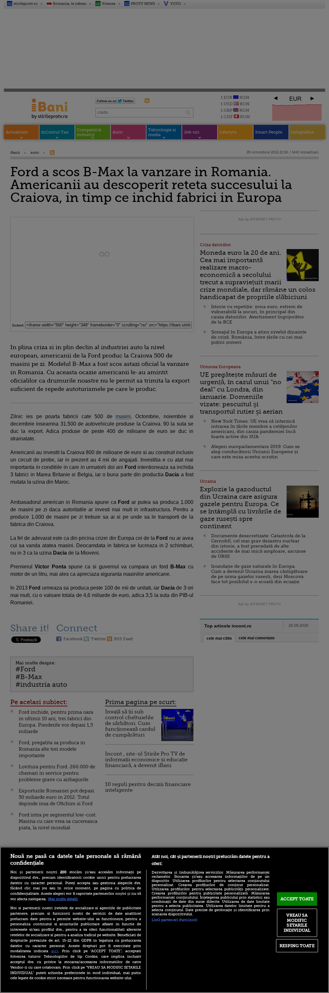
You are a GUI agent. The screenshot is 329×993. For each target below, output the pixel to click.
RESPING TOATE (297, 945)
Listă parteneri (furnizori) (174, 920)
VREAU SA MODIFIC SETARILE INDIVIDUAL (297, 923)
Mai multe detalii (63, 899)
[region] (164, 920)
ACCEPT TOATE (297, 898)
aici (54, 951)
